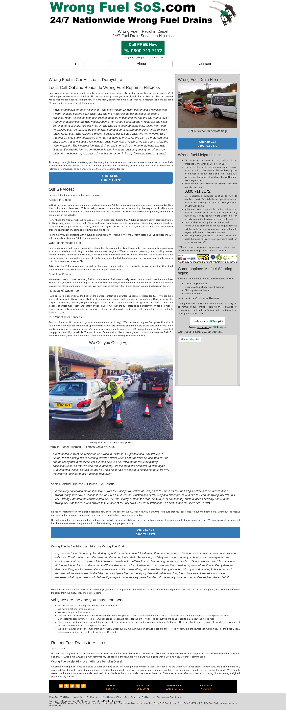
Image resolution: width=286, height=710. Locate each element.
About (141, 64)
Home (79, 64)
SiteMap (103, 701)
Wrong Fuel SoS (174, 688)
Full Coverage (114, 701)
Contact (205, 64)
